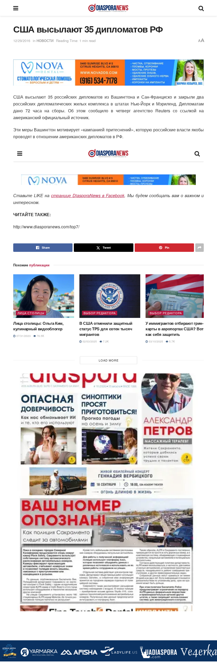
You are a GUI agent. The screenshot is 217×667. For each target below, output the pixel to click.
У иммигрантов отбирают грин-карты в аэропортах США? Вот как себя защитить (175, 328)
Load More (109, 360)
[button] (21, 72)
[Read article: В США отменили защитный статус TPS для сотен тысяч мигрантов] (109, 296)
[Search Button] (201, 8)
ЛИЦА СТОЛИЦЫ (30, 313)
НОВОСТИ (45, 40)
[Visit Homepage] (108, 8)
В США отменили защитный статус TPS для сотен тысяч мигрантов (105, 328)
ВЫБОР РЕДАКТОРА (100, 313)
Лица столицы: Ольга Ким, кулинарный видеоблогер (38, 326)
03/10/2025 (155, 341)
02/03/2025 (89, 341)
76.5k (40, 336)
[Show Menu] (15, 8)
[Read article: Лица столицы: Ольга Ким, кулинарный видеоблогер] (43, 296)
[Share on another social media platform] (199, 247)
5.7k (171, 341)
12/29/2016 (21, 40)
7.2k (105, 341)
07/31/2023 (23, 336)
